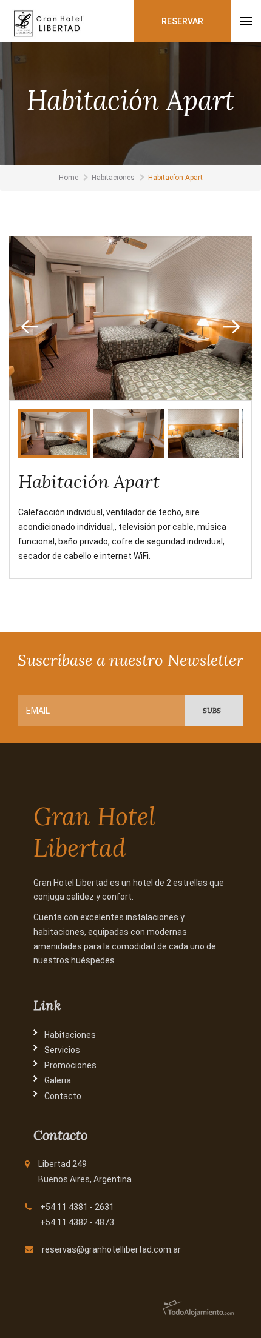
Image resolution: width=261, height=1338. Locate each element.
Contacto (60, 1134)
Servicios (62, 1050)
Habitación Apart (89, 481)
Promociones (70, 1065)
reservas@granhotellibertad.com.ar (111, 1249)
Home (68, 177)
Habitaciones (113, 177)
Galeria (57, 1080)
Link (47, 1005)
